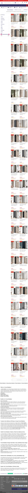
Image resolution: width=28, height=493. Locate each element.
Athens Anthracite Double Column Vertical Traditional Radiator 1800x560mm (23, 326)
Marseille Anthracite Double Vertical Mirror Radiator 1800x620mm (23, 311)
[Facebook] (14, 478)
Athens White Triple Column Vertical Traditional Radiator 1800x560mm (23, 205)
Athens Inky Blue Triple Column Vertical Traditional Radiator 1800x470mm (23, 342)
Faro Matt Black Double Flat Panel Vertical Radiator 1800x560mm (14, 53)
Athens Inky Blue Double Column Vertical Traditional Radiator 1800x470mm (23, 250)
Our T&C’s (2, 482)
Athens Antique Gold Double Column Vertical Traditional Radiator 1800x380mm (23, 38)
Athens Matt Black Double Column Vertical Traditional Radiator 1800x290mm (23, 235)
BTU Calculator (8, 482)
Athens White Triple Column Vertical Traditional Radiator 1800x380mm (14, 326)
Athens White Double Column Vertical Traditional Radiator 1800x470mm (14, 23)
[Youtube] (20, 478)
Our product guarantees (2, 484)
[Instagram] (22, 478)
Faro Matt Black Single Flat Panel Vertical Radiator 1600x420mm (23, 372)
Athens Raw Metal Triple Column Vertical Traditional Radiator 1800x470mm (23, 189)
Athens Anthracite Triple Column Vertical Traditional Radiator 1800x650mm (14, 220)
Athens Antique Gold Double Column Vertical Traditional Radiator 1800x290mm (14, 99)
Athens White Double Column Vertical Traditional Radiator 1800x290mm (14, 311)
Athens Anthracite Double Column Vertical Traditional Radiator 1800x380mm (14, 357)
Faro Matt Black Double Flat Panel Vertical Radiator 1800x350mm (14, 144)
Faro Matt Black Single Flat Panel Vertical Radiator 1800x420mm (23, 296)
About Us (2, 487)
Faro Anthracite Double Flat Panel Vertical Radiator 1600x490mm (23, 144)
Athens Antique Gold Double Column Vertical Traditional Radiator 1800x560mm (23, 68)
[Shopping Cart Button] (26, 2)
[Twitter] (16, 478)
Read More (25, 11)
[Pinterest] (18, 478)
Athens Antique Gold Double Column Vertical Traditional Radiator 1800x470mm (23, 23)
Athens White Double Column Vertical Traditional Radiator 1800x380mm (23, 84)
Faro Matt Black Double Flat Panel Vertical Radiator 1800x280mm (14, 266)
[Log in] (24, 2)
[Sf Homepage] (2, 2)
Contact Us (2, 478)
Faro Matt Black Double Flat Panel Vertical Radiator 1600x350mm (23, 220)
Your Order (7, 478)
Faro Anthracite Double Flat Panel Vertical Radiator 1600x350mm (14, 235)
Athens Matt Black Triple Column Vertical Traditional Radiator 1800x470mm (14, 114)
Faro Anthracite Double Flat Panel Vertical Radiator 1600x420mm (23, 114)
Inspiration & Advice (8, 481)
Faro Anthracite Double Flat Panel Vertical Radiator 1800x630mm (14, 129)
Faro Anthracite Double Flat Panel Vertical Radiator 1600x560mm (23, 174)
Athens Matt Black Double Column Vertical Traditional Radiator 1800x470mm (14, 84)
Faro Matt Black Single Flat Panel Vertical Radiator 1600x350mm (14, 342)
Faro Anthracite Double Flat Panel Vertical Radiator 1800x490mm (14, 38)
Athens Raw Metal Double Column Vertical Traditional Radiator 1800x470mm (14, 174)
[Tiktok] (24, 478)
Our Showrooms (2, 488)
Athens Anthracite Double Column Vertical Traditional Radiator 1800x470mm (14, 205)
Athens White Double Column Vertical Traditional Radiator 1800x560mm (23, 129)
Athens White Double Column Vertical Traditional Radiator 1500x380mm (23, 281)
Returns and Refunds (3, 481)
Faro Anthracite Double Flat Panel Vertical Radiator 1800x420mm (14, 68)
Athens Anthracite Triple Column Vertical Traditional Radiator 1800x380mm (14, 281)
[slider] (1, 34)
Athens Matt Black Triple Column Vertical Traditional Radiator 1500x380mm (14, 296)
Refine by (3, 14)
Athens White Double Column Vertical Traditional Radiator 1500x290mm (23, 357)
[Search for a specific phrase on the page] (13, 2)
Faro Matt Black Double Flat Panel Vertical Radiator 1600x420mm (14, 159)
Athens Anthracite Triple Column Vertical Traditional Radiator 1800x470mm (23, 159)
